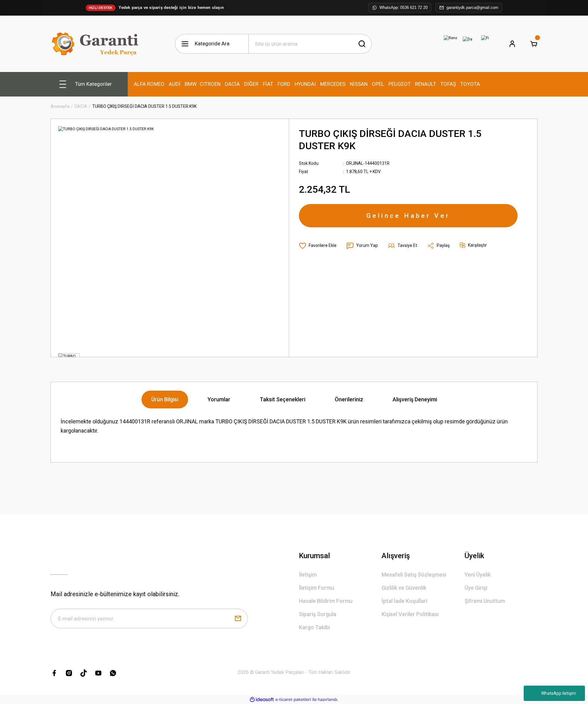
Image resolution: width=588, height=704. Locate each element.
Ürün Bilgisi (164, 399)
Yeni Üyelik (478, 574)
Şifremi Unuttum (485, 601)
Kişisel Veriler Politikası (410, 614)
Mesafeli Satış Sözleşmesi (414, 574)
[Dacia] (467, 43)
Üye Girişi (476, 588)
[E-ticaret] (293, 699)
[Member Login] (512, 43)
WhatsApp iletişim (558, 693)
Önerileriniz (349, 399)
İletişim (308, 574)
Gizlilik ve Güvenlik (404, 588)
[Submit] (238, 618)
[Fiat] (484, 43)
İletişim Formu (316, 588)
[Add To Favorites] (318, 245)
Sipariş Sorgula (317, 614)
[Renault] (450, 43)
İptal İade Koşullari (404, 601)
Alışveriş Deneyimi (415, 399)
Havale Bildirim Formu (325, 601)
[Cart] (533, 43)
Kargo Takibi (314, 627)
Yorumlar (219, 399)
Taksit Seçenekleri (282, 399)
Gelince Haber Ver (408, 215)
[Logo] (96, 44)
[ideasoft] (262, 699)
